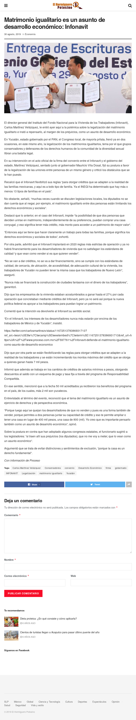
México (17, 701)
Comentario (12, 515)
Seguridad (20, 705)
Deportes (82, 701)
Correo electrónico (16, 576)
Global (30, 701)
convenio (69, 467)
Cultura (69, 701)
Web (73, 576)
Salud (7, 705)
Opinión (116, 701)
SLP (6, 701)
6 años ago (28, 623)
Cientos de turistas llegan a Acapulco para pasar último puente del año (60, 632)
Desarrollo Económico (90, 467)
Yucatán (70, 473)
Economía (30, 34)
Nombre (10, 559)
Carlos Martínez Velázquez (27, 467)
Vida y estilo (37, 705)
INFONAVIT (12, 473)
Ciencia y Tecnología (49, 701)
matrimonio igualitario (50, 473)
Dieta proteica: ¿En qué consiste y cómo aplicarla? (48, 618)
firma (108, 467)
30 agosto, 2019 (12, 34)
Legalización (28, 473)
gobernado (121, 467)
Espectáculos (99, 701)
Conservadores (53, 467)
